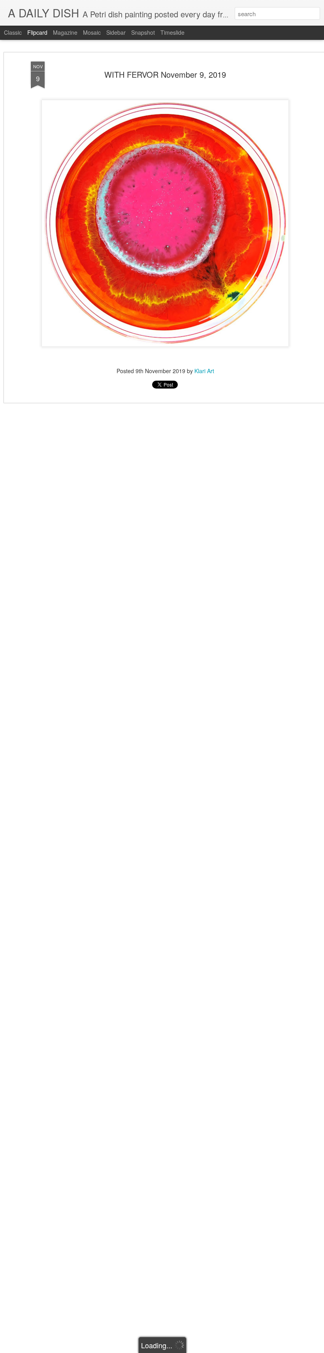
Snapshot (143, 32)
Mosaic (92, 32)
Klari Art (204, 371)
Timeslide (172, 32)
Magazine (65, 32)
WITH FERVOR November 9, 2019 (165, 74)
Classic (13, 32)
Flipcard (37, 32)
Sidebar (116, 32)
